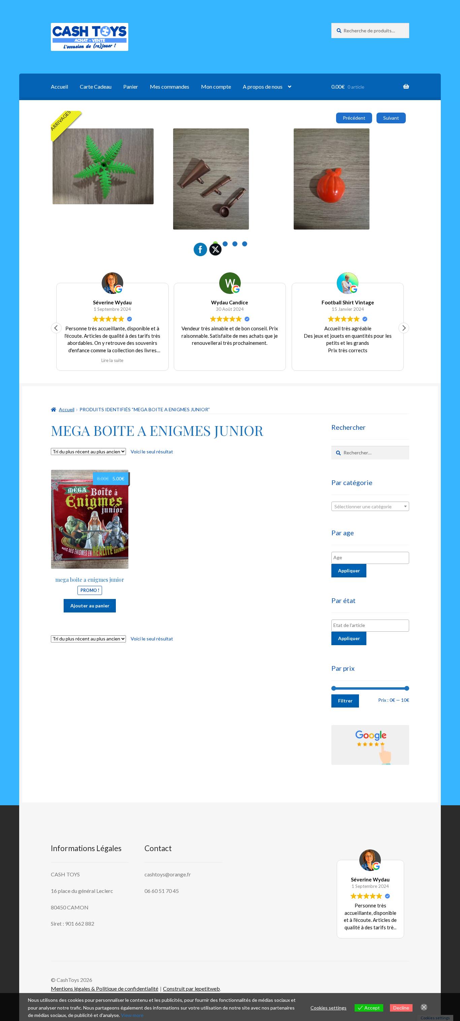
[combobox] (370, 506)
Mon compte (216, 86)
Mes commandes (169, 86)
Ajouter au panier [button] (159, 174)
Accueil (59, 86)
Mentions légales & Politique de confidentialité (104, 988)
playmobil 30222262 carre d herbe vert (178, 136)
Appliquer (349, 570)
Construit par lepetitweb (191, 988)
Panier (130, 86)
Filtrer (345, 700)
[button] (404, 328)
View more (132, 1015)
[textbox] (370, 506)
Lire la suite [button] (112, 360)
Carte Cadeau (95, 86)
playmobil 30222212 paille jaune (291, 136)
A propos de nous (263, 86)
